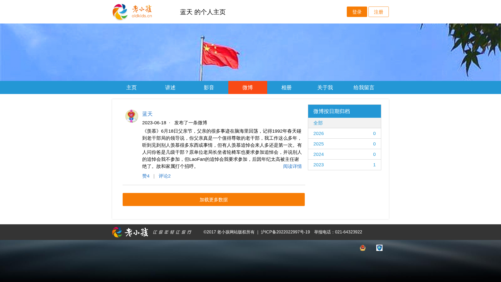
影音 (209, 87)
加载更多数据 (214, 199)
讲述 (170, 87)
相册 (286, 87)
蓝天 (147, 114)
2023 (344, 164)
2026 (344, 133)
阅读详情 (292, 166)
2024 (344, 154)
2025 (344, 143)
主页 (131, 87)
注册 (378, 12)
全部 (318, 123)
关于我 (325, 87)
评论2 (165, 176)
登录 (357, 12)
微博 (247, 87)
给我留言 (364, 87)
